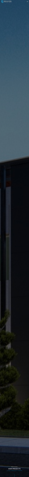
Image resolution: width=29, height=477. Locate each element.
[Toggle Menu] (27, 1)
